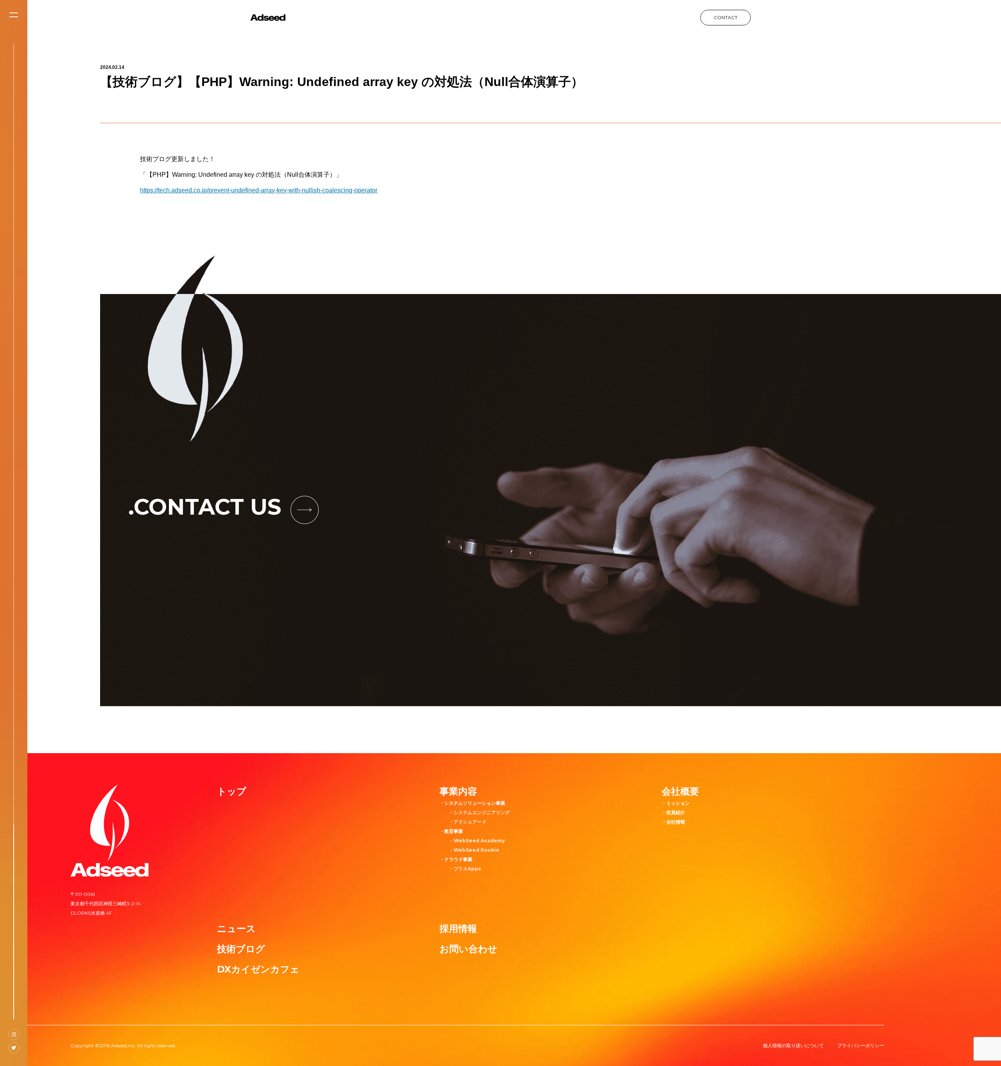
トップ (231, 791)
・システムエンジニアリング (479, 812)
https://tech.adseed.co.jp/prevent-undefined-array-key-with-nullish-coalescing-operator (258, 190)
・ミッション (676, 803)
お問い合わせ (468, 949)
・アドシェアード (467, 822)
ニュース (236, 928)
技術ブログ (241, 949)
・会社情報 (673, 822)
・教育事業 (451, 831)
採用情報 (458, 928)
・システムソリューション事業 (472, 803)
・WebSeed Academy (477, 840)
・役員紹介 (673, 812)
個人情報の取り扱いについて (793, 1045)
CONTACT (725, 17)
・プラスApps (465, 869)
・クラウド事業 (456, 859)
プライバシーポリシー (860, 1045)
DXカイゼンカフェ (258, 969)
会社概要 (680, 791)
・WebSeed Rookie (474, 850)
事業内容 (458, 791)
